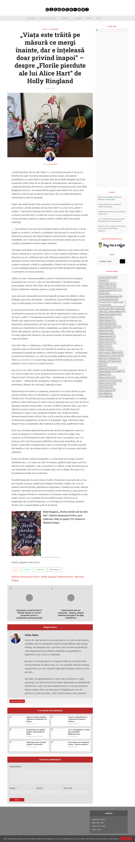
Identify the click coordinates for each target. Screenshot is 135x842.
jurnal (103, 365)
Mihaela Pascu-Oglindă (35, 736)
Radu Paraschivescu (107, 384)
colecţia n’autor (106, 308)
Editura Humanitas (108, 324)
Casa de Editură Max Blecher (110, 296)
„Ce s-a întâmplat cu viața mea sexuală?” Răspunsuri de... (78, 732)
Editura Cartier (106, 317)
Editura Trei (105, 346)
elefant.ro (27, 569)
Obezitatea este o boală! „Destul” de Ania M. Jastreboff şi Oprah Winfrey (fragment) (111, 228)
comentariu (15, 766)
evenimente (65, 18)
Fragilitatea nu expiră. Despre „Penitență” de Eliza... (35, 732)
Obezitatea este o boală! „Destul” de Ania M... (36, 743)
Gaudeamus (114, 358)
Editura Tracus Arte (108, 343)
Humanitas (105, 362)
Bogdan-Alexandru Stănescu (110, 290)
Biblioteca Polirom (108, 287)
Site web (68, 788)
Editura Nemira (106, 333)
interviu (116, 362)
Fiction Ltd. (118, 355)
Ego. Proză (105, 352)
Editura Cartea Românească (110, 314)
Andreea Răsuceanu (107, 284)
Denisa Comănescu (116, 311)
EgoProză (117, 352)
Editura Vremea (106, 349)
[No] (128, 839)
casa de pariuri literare (108, 299)
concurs (120, 308)
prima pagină (31, 18)
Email (40, 788)
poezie (89, 18)
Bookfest (104, 293)
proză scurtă (115, 380)
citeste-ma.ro (32, 724)
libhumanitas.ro (55, 569)
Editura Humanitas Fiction (26, 576)
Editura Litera (106, 330)
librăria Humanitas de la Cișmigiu (112, 371)
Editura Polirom (107, 339)
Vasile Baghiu (105, 393)
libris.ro (16, 569)
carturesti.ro (40, 569)
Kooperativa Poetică (108, 368)
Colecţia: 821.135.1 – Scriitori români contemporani (111, 303)
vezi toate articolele (17, 701)
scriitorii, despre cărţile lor (47, 18)
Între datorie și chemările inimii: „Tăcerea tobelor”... (79, 743)
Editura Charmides (107, 321)
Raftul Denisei (66, 576)
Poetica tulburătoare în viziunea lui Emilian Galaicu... (77, 719)
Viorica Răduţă (74, 724)
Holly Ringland (49, 576)
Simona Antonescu (107, 390)
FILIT (103, 358)
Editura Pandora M (107, 336)
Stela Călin (53, 164)
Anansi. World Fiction (108, 277)
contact (98, 18)
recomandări (78, 18)
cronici (44, 29)
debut (103, 311)
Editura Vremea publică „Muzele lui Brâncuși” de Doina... (36, 719)
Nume (13, 788)
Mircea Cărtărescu (107, 377)
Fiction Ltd (105, 355)
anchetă (104, 281)
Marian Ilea (105, 374)
